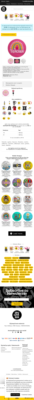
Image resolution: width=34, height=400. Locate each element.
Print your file (27, 3)
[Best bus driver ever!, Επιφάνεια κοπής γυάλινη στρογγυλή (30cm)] (17, 200)
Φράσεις (16, 274)
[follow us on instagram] (15, 332)
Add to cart (29, 398)
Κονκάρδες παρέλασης (25, 279)
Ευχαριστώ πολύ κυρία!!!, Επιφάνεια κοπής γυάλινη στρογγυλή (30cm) (27, 224)
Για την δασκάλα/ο (24, 258)
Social (11, 274)
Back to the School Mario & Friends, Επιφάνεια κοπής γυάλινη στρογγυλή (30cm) (27, 191)
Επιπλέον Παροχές (10, 85)
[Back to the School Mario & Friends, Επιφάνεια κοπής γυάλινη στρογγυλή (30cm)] (28, 183)
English (7, 1)
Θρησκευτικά (23, 272)
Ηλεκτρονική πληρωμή (17, 347)
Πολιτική (30, 272)
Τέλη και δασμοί (26, 352)
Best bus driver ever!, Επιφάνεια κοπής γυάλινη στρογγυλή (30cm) (17, 207)
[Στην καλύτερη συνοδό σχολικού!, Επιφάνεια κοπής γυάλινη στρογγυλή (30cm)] (6, 200)
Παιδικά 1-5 (28, 265)
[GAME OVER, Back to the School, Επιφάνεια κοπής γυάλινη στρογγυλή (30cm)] (28, 166)
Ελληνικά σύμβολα (24, 274)
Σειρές (31, 267)
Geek (31, 269)
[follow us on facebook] (13, 332)
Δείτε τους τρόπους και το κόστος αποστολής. (17, 124)
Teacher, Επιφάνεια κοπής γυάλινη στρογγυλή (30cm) (6, 224)
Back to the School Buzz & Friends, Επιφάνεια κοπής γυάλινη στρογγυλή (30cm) (17, 191)
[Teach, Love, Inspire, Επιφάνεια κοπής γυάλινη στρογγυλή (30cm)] (17, 216)
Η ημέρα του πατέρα (23, 260)
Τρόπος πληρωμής (26, 354)
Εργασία (26, 269)
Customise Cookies (27, 394)
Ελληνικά (3, 1)
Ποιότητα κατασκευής (6, 351)
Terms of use (25, 348)
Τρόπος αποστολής (26, 361)
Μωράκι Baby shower (18, 265)
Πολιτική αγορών (25, 345)
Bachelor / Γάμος (9, 262)
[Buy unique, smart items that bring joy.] (3, 9)
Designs (8, 3)
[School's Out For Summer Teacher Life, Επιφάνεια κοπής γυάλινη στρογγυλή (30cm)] (28, 200)
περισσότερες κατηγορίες (25, 281)
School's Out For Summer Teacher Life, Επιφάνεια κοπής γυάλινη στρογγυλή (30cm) (27, 208)
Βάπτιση (17, 262)
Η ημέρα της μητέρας (11, 260)
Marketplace (14, 3)
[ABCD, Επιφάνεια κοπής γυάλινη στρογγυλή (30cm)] (17, 166)
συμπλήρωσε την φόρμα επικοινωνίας (18, 149)
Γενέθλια (15, 269)
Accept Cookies (15, 394)
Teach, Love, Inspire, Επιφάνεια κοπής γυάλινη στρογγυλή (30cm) (17, 224)
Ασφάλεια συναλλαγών (27, 351)
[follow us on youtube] (18, 332)
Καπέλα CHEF (5, 281)
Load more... (18, 233)
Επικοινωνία (15, 345)
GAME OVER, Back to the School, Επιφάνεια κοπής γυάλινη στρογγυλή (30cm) (27, 174)
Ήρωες (3, 269)
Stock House (20, 3)
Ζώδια (16, 272)
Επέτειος (21, 267)
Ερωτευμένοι (8, 258)
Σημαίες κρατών (13, 276)
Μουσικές (9, 267)
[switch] (4, 83)
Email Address (8, 297)
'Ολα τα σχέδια (14, 281)
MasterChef (15, 258)
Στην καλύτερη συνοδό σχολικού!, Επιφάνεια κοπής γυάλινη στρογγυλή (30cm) (6, 208)
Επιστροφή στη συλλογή (9, 34)
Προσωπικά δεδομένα (27, 349)
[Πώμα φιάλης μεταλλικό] (13, 93)
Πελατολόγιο (4, 349)
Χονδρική (3, 347)
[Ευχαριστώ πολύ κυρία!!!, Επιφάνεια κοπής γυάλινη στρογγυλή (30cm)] (28, 216)
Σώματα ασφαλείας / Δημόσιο (10, 279)
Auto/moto (9, 269)
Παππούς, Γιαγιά (7, 265)
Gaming (3, 267)
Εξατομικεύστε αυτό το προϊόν (14, 83)
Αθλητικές (15, 267)
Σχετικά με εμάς (6, 345)
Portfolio (3, 350)
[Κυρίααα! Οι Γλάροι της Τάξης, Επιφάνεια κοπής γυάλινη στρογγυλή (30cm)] (6, 166)
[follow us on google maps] (21, 332)
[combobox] (22, 8)
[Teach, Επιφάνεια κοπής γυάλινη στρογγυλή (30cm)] (6, 183)
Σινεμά (26, 267)
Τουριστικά (22, 276)
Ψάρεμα (7, 274)
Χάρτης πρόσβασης (16, 349)
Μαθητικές (5, 272)
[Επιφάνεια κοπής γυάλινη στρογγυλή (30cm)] (5, 93)
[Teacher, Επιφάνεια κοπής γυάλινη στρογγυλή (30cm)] (6, 216)
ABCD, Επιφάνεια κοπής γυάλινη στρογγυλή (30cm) (17, 173)
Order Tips (24, 362)
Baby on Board (25, 262)
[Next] (28, 17)
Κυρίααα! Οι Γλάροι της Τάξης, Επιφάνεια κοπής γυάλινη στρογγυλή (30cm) (6, 174)
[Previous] (6, 17)
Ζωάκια (21, 269)
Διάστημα (11, 272)
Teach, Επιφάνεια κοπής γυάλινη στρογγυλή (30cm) (6, 190)
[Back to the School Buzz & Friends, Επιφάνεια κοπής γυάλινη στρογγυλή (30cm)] (17, 183)
